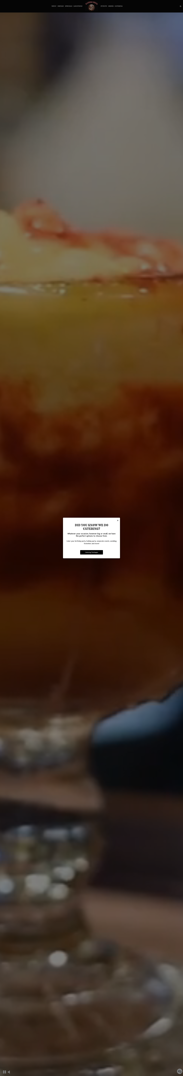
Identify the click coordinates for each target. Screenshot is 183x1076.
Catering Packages (91, 552)
